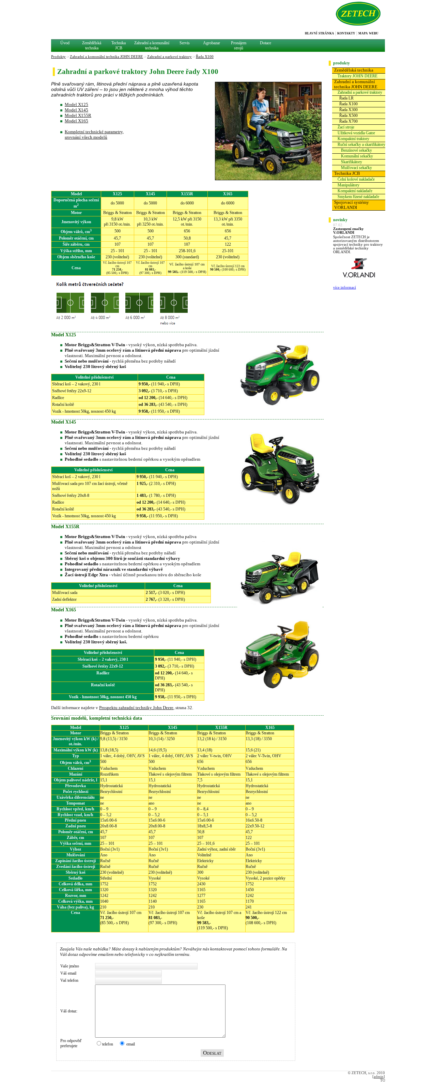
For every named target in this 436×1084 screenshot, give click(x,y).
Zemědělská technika (353, 70)
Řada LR (346, 98)
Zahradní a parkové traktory (360, 92)
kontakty (346, 33)
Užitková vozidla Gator (356, 133)
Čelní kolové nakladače (356, 179)
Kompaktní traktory (353, 138)
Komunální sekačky (357, 156)
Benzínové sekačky (356, 150)
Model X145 (76, 109)
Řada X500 (348, 115)
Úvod (64, 43)
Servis (185, 43)
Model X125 (76, 104)
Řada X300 (348, 109)
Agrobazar (211, 43)
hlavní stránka (319, 33)
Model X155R (78, 115)
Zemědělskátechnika (91, 45)
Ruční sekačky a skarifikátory (361, 144)
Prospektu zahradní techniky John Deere (136, 707)
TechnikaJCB (118, 45)
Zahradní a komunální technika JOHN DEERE (355, 84)
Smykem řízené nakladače (358, 196)
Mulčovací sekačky (356, 167)
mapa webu (368, 33)
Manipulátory (348, 185)
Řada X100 (348, 104)
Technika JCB (347, 173)
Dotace (265, 43)
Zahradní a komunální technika (151, 45)
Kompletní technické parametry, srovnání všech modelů (94, 134)
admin (379, 1077)
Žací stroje (346, 127)
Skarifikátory (351, 161)
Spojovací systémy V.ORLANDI (351, 205)
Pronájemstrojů (238, 45)
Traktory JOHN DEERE (357, 76)
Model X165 (76, 120)
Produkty (58, 57)
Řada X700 (348, 121)
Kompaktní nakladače (355, 190)
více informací (344, 287)
